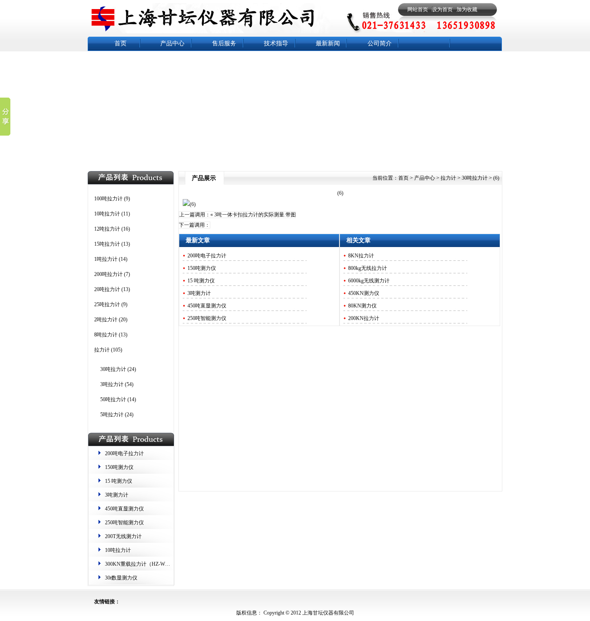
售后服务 (224, 43)
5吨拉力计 (112, 415)
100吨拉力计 (108, 199)
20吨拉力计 (107, 289)
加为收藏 (467, 9)
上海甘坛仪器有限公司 (327, 613)
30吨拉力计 (113, 369)
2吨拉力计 (105, 320)
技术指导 (276, 43)
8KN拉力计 (361, 256)
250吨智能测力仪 (124, 523)
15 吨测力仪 (118, 481)
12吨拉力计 (107, 229)
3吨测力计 (116, 495)
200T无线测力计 (123, 536)
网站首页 (417, 9)
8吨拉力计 (105, 335)
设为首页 (442, 9)
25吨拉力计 (107, 304)
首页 (120, 43)
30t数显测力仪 (121, 578)
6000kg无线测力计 (369, 281)
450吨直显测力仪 (124, 509)
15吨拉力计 (107, 244)
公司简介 (380, 43)
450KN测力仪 (363, 293)
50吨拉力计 (113, 399)
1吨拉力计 (105, 259)
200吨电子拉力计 (124, 453)
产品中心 (172, 43)
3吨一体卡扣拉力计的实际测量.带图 (255, 215)
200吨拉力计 (108, 274)
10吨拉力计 (107, 214)
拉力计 (102, 350)
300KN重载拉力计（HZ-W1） (139, 564)
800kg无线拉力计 (367, 268)
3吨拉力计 (112, 384)
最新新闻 (328, 43)
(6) (340, 193)
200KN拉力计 (363, 318)
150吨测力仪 (119, 467)
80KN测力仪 (362, 306)
